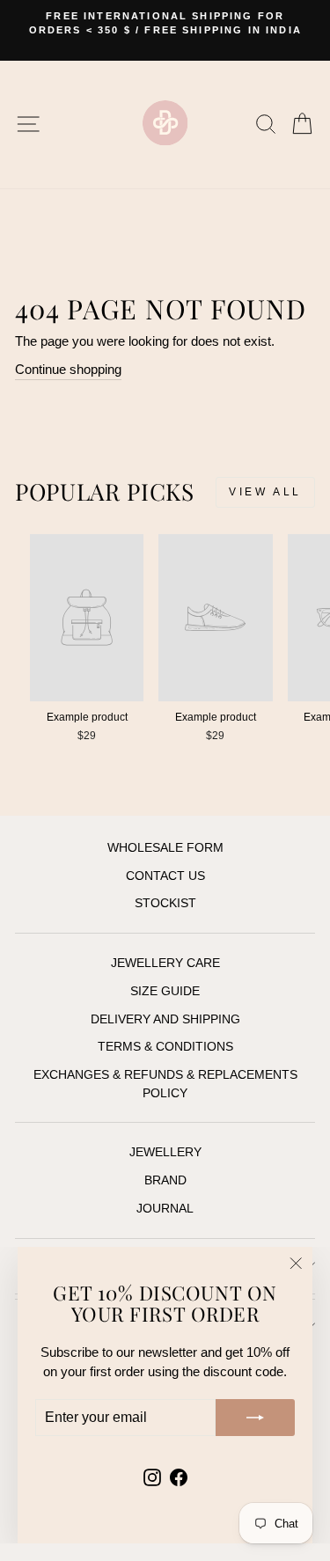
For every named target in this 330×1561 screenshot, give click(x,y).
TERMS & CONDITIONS (165, 1046)
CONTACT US (165, 876)
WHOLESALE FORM (165, 847)
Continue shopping (68, 370)
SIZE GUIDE (165, 991)
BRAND (165, 1180)
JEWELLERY (165, 1152)
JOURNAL (165, 1208)
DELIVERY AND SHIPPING (165, 1019)
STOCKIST (165, 903)
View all (265, 492)
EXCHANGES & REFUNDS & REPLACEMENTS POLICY (165, 1083)
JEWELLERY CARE (165, 963)
